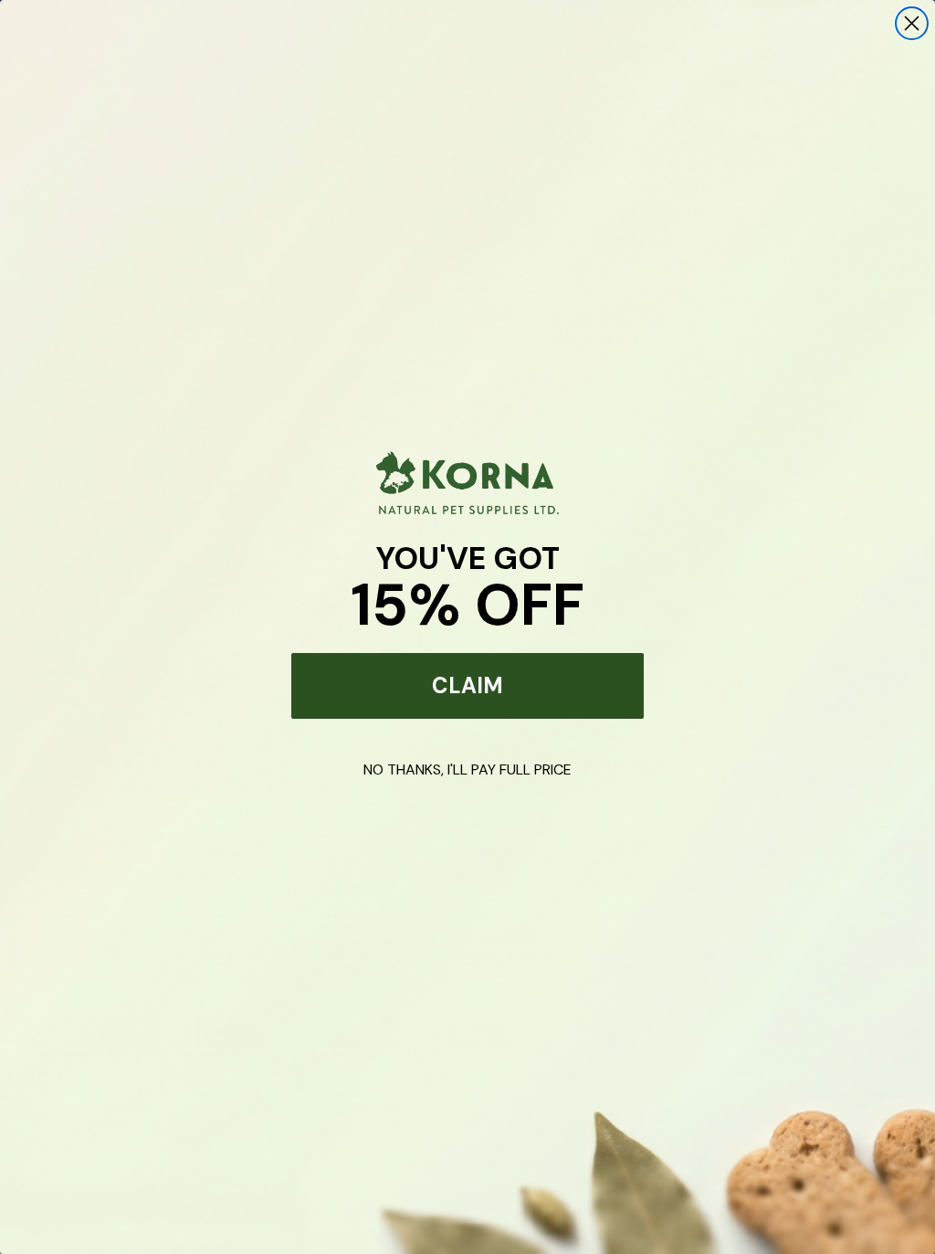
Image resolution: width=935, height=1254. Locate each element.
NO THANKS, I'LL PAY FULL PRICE (467, 769)
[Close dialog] (912, 23)
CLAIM (467, 685)
